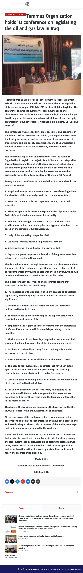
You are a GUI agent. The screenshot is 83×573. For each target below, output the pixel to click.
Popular (22, 508)
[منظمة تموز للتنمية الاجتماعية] (19, 4)
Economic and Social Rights (15, 14)
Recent (61, 508)
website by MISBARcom (73, 569)
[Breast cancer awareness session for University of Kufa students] (11, 539)
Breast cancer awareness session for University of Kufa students (41, 536)
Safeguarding (10, 555)
